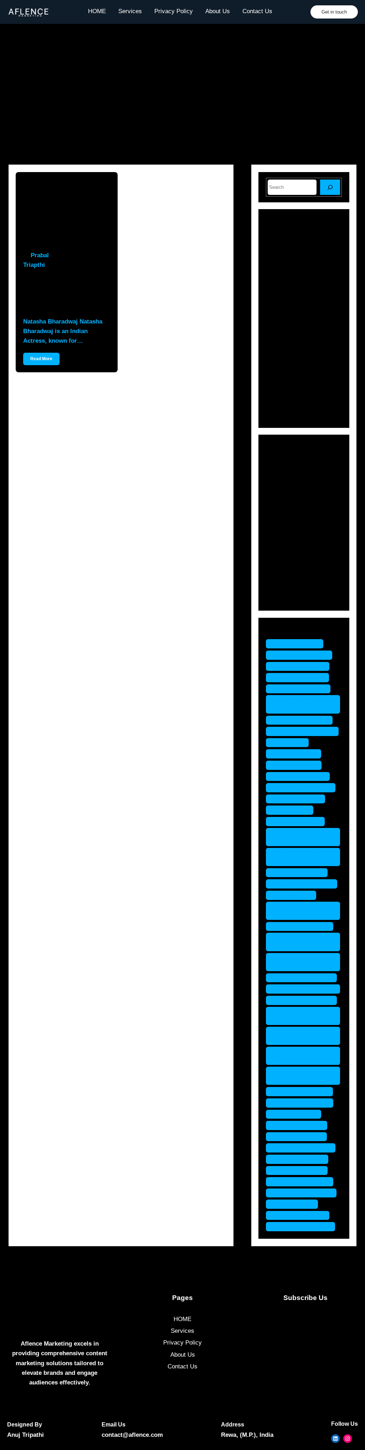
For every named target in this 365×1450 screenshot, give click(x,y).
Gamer (285, 497)
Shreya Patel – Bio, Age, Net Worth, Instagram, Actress (320, 347)
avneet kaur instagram (288, 704)
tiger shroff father (300, 1137)
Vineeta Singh (295, 1204)
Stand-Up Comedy (300, 584)
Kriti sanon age (297, 754)
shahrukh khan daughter (293, 1016)
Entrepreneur (293, 485)
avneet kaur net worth (306, 731)
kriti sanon (291, 743)
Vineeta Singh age (301, 1215)
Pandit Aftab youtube (305, 884)
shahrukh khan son (303, 1091)
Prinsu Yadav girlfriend (291, 941)
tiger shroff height (301, 1159)
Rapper (285, 559)
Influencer (289, 510)
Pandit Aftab (293, 810)
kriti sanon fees (297, 765)
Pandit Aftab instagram (289, 837)
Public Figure (293, 547)
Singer (284, 572)
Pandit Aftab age (299, 821)
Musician (288, 535)
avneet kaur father (301, 677)
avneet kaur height (302, 689)
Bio (280, 473)
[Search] (330, 187)
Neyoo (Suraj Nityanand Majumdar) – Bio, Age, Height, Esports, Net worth (301, 387)
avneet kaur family (301, 666)
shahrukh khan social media (302, 1075)
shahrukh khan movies (293, 1036)
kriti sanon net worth (304, 787)
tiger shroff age (297, 1114)
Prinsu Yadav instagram (291, 962)
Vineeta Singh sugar (304, 1226)
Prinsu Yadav (295, 895)
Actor (283, 460)
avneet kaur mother (303, 720)
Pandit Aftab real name (295, 857)
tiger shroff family (300, 1125)
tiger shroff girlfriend (304, 1148)
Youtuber (287, 597)
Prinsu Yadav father (303, 926)
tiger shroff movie (300, 1170)
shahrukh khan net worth (298, 1055)
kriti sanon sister (299, 799)
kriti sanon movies (301, 776)
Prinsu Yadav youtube (306, 989)
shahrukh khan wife (303, 1103)
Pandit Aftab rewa (300, 873)
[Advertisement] (182, 96)
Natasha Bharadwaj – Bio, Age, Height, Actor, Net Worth (65, 293)
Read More (41, 358)
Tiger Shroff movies (303, 1182)
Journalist (289, 522)
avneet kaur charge (303, 655)
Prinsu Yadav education (291, 910)
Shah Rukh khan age (305, 1000)
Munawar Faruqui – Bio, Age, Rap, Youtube (320, 279)
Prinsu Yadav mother (305, 978)
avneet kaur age (298, 644)
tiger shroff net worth (305, 1193)
